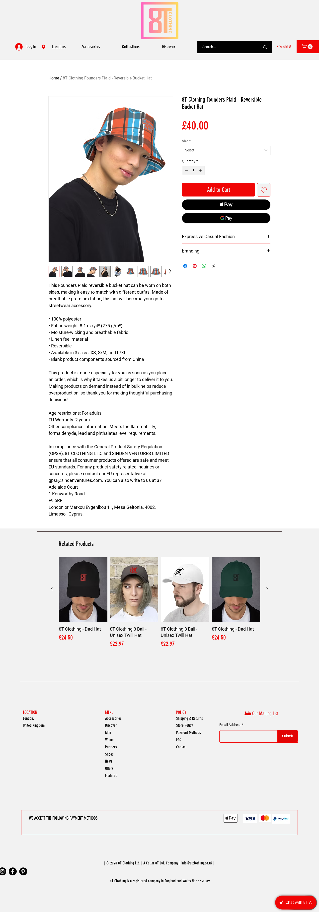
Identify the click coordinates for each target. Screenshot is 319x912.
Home (54, 78)
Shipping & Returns (189, 718)
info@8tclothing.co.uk (196, 863)
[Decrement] (186, 170)
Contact (181, 747)
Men (108, 732)
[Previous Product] (52, 589)
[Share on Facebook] (185, 266)
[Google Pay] (226, 218)
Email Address (230, 724)
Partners (111, 747)
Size (186, 141)
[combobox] (226, 150)
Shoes (109, 754)
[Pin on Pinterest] (195, 266)
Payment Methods (188, 732)
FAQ (178, 739)
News (108, 761)
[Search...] (265, 47)
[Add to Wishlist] (263, 189)
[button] (308, 46)
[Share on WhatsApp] (204, 266)
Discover (111, 725)
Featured (111, 775)
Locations (59, 47)
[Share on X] (214, 266)
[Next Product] (267, 589)
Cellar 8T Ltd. (155, 863)
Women (110, 739)
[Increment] (201, 170)
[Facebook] (13, 871)
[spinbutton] (193, 170)
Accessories (113, 718)
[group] (159, 606)
